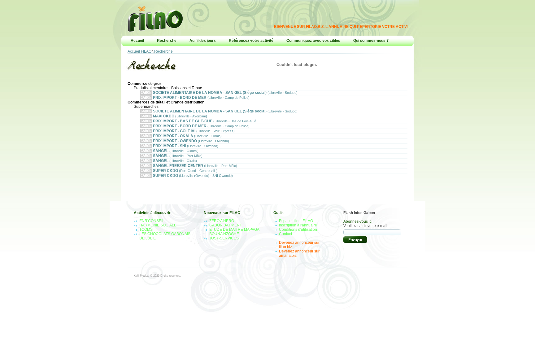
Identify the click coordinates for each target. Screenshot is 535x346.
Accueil (137, 40)
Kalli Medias (141, 275)
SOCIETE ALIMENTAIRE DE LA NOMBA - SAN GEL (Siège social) (219, 92)
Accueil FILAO (139, 51)
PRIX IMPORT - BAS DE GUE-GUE (199, 121)
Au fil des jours (202, 40)
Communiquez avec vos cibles (313, 40)
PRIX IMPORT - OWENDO (185, 141)
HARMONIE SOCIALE (157, 225)
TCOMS (146, 229)
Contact (285, 234)
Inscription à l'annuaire (298, 225)
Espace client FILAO (296, 221)
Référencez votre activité (251, 40)
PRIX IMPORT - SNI (179, 146)
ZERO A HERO (221, 221)
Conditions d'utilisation (298, 229)
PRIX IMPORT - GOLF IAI (188, 131)
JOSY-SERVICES (224, 238)
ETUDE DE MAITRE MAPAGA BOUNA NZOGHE (234, 231)
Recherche (166, 40)
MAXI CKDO (174, 116)
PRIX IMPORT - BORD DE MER (195, 97)
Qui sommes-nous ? (371, 40)
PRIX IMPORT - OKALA (181, 136)
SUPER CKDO (179, 171)
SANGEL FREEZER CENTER (189, 166)
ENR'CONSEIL (151, 221)
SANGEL (169, 151)
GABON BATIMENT (225, 225)
